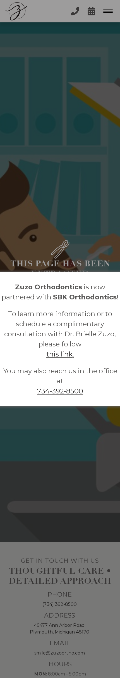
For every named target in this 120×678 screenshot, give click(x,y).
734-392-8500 (60, 391)
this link (59, 354)
